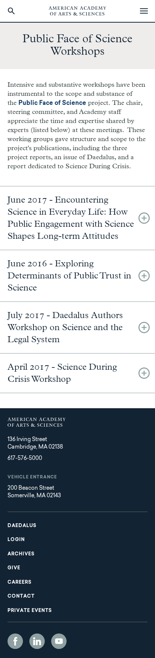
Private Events (30, 611)
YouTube (59, 641)
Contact (21, 596)
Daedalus (22, 526)
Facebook (15, 641)
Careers (20, 582)
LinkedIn (37, 641)
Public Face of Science (52, 103)
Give (14, 568)
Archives (21, 554)
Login (16, 540)
